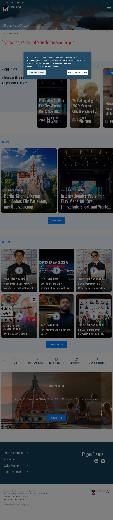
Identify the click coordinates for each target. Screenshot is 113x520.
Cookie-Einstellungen (36, 72)
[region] (57, 65)
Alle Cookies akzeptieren (77, 72)
